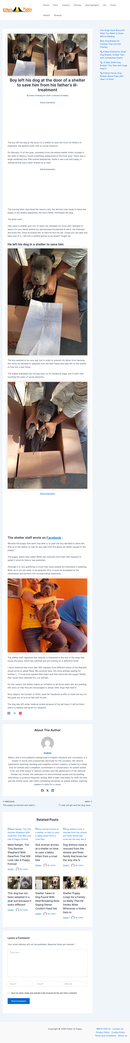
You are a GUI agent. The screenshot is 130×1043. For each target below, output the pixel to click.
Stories (10, 869)
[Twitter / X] (47, 790)
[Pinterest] (20, 713)
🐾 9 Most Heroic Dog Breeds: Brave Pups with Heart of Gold (111, 76)
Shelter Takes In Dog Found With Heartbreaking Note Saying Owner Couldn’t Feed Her (47, 901)
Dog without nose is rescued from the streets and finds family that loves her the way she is (75, 852)
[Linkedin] (52, 790)
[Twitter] (14, 713)
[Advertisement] (47, 122)
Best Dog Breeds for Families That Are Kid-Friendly (110, 44)
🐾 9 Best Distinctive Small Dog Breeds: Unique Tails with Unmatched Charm (113, 54)
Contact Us (118, 1029)
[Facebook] (9, 713)
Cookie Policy (118, 1032)
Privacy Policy (103, 1032)
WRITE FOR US (103, 1029)
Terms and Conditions (105, 1035)
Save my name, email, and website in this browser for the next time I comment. (44, 993)
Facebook (54, 537)
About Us (122, 1035)
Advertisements (47, 493)
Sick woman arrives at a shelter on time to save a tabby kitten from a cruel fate (47, 852)
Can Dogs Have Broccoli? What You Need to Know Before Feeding (112, 33)
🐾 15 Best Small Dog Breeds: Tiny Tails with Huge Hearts (113, 65)
